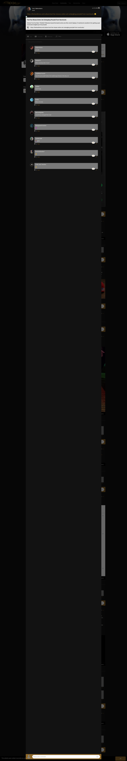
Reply (38, 53)
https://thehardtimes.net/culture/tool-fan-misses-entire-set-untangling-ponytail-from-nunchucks (60, 14)
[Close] (99, 8)
